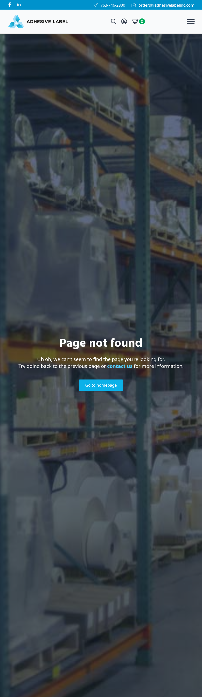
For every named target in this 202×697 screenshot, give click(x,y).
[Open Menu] (191, 21)
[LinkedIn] (19, 4)
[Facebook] (9, 4)
